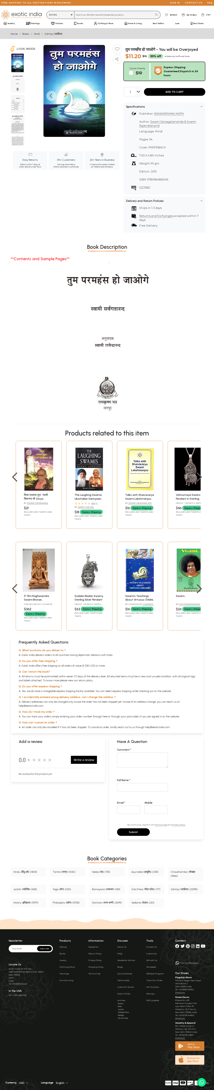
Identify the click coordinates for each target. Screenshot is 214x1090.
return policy (86, 680)
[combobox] (113, 15)
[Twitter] (183, 947)
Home (14, 33)
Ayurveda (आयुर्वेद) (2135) (144, 871)
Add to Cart (174, 91)
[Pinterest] (188, 947)
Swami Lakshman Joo (140, 503)
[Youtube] (203, 947)
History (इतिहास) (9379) (25, 902)
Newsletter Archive (126, 960)
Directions (180, 992)
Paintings (64, 973)
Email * (121, 802)
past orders (133, 716)
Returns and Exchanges (156, 216)
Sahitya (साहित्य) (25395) (184, 889)
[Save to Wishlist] (117, 50)
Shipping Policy (95, 967)
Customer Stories (125, 987)
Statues (63, 947)
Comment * (124, 749)
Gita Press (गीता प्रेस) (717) (145, 889)
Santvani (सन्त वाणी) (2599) (107, 902)
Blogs (120, 967)
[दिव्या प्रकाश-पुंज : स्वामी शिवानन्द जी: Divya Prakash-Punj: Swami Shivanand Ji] (39, 489)
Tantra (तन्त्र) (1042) (64, 871)
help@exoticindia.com (31, 705)
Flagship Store (183, 977)
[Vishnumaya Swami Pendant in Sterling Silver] (191, 489)
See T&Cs (36, 167)
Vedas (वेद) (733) (101, 871)
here (105, 716)
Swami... (181, 596)
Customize (151, 953)
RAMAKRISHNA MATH (169, 113)
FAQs (119, 953)
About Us (121, 947)
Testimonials (123, 980)
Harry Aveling (86, 507)
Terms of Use (161, 824)
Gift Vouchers (152, 987)
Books (25, 33)
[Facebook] (177, 947)
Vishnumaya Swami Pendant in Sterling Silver (188, 498)
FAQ (210, 3)
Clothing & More (67, 967)
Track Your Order (154, 980)
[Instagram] (193, 947)
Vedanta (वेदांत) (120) (142, 902)
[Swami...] (191, 590)
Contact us (193, 3)
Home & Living (66, 980)
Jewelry (63, 960)
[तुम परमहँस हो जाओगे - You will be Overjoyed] (18, 63)
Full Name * (123, 780)
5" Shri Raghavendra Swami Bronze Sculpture (36, 599)
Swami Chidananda (37, 503)
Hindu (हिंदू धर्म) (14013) (25, 871)
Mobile (148, 802)
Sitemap (150, 993)
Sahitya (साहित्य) (53, 33)
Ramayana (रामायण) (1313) (106, 889)
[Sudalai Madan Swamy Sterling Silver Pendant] (89, 590)
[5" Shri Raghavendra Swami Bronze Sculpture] (39, 590)
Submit (133, 832)
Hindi (37, 33)
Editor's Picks (123, 993)
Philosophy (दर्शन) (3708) (66, 902)
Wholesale (151, 967)
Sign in (175, 3)
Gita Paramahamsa (189, 604)
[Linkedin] (197, 947)
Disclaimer (93, 947)
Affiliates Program (155, 973)
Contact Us (151, 947)
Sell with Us (151, 960)
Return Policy (94, 953)
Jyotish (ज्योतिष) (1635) (25, 889)
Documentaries (124, 973)
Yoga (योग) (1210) (62, 889)
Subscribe (44, 948)
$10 (139, 72)
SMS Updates (152, 1000)
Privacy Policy (178, 824)
